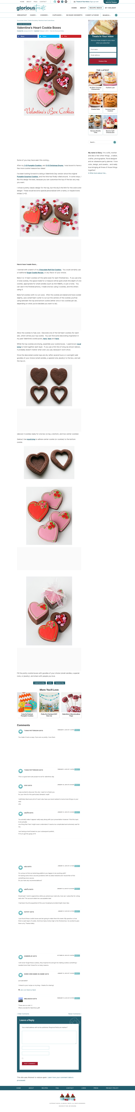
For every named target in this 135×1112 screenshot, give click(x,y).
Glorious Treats (31, 8)
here (45, 339)
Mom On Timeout (111, 2)
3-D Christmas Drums (54, 165)
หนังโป (26, 889)
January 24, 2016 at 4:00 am (65, 784)
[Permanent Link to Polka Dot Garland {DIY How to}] (49, 711)
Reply (77, 730)
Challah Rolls (95, 109)
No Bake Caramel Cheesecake (95, 88)
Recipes (45, 1088)
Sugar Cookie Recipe (35, 273)
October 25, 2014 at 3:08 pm (65, 955)
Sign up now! (87, 1)
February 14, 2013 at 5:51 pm (65, 998)
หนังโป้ (26, 813)
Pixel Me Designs (70, 1106)
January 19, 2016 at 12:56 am (65, 888)
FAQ (57, 1088)
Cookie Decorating (24, 24)
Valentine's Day (59, 683)
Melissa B (28, 999)
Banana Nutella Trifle (95, 131)
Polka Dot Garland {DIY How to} (49, 715)
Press (96, 1088)
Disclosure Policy (59, 31)
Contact (43, 1)
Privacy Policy (112, 1088)
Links (84, 1088)
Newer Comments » (74, 1014)
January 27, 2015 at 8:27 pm (66, 911)
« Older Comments (23, 1014)
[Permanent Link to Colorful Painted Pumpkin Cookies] (27, 711)
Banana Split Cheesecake (110, 131)
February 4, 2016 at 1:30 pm (66, 769)
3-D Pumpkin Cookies (33, 165)
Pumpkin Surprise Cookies (27, 177)
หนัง (25, 866)
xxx (26, 785)
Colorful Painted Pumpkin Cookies (27, 715)
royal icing (31, 439)
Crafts (50, 683)
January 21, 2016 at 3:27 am (66, 865)
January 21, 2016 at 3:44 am (66, 812)
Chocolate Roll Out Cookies (50, 270)
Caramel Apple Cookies (110, 110)
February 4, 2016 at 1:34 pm (66, 729)
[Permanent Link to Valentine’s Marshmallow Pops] (71, 711)
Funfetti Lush (110, 88)
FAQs (35, 1)
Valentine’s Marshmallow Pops (71, 715)
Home (22, 1)
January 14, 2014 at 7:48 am (66, 973)
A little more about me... (97, 173)
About (29, 1)
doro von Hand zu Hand (34, 974)
